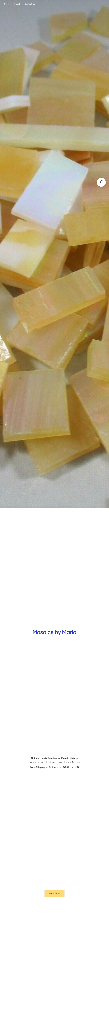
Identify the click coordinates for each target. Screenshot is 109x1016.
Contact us (29, 4)
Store (7, 4)
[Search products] (101, 182)
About (17, 4)
